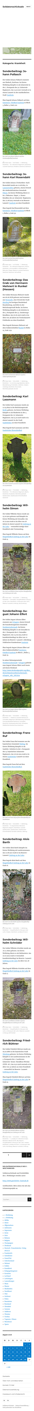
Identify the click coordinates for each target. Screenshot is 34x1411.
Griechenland (9, 1261)
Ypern (6, 1324)
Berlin (27, 383)
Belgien (7, 1240)
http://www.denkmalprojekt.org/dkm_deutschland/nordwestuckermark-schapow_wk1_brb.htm (17, 672)
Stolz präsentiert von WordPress (12, 1407)
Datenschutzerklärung (11, 1390)
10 (5, 1352)
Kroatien (7, 1273)
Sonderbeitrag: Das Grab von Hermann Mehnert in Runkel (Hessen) (15, 284)
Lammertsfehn (8, 188)
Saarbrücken (7, 423)
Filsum (5, 193)
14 (21, 1352)
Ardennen (8, 1228)
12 (13, 1352)
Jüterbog (6, 302)
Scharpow (25, 723)
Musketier (12, 494)
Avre (6, 1235)
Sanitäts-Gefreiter (16, 831)
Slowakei (7, 1306)
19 (13, 1356)
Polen (6, 1299)
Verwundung (22, 603)
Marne (6, 1286)
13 (17, 1352)
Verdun (7, 1317)
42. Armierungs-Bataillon (17, 383)
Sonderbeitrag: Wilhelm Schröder (15, 941)
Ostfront (7, 1296)
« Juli (8, 1367)
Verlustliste (18, 272)
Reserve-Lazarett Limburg (10, 603)
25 (9, 1359)
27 (17, 1359)
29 (25, 1359)
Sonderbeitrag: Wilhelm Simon (15, 507)
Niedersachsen (22, 268)
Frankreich (8, 1253)
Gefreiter (20, 385)
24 (5, 1359)
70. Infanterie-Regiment (17, 492)
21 (21, 1356)
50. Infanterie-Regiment (17, 164)
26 (13, 1359)
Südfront (7, 1311)
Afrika (6, 1220)
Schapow (15, 622)
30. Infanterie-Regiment (17, 266)
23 (29, 1356)
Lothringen (8, 1278)
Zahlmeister (12, 1033)
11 (8, 1352)
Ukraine (7, 1314)
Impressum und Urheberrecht (14, 1394)
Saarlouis (10, 95)
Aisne (6, 1223)
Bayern (11, 827)
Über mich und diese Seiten (13, 1381)
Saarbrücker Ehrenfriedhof (12, 430)
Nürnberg (6, 1054)
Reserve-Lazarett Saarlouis (21, 270)
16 (29, 1352)
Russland (7, 1304)
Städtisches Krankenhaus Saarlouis (13, 725)
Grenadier (13, 599)
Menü (28, 6)
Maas (6, 1284)
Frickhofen (14, 385)
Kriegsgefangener (10, 1271)
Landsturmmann (22, 932)
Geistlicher (8, 1256)
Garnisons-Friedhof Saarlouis (13, 103)
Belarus (7, 1238)
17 (4, 1356)
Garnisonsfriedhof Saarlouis (11, 721)
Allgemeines (8, 1225)
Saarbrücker (12, 757)
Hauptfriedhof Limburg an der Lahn (15, 537)
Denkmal (27, 719)
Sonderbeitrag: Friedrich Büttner (17, 1042)
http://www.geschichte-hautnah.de (15, 1181)
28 (21, 1359)
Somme (7, 1309)
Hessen (26, 385)
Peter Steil (8, 162)
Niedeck (16, 166)
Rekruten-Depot (7, 270)
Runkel (21, 328)
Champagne (8, 1243)
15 (25, 1352)
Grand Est (8, 1258)
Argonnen (8, 1230)
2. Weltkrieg (8, 1218)
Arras (6, 1233)
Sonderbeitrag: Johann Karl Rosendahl (16, 176)
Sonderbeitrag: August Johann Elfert (15, 612)
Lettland (7, 1276)
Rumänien (8, 1301)
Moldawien (8, 1289)
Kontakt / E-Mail (8, 1385)
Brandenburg (7, 385)
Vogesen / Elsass (10, 1319)
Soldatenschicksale (13, 6)
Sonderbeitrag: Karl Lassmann (15, 398)
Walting (22, 744)
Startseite (6, 1376)
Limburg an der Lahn (23, 601)
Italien (6, 1266)
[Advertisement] (17, 29)
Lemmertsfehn (13, 268)
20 (17, 1356)
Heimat (7, 1263)
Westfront (8, 1322)
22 (25, 1356)
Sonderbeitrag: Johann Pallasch (15, 73)
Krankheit (5, 164)
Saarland (22, 166)
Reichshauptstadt (8, 388)
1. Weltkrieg (23, 162)
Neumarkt (9, 300)
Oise (6, 1294)
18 (9, 1356)
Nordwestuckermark (10, 627)
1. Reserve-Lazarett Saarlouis (18, 717)
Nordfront (8, 1291)
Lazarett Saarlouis (8, 166)
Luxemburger (9, 1281)
